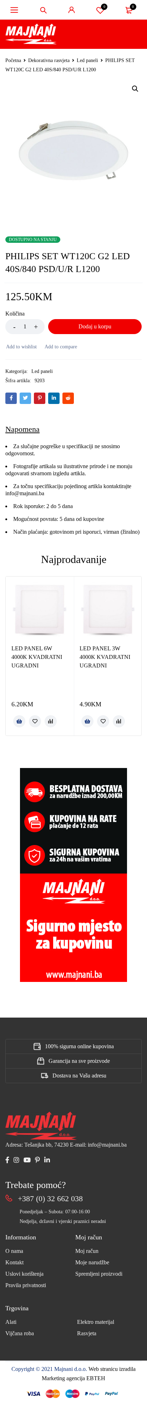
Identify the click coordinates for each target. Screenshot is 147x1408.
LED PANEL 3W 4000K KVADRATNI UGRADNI (105, 657)
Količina (15, 314)
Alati (10, 1322)
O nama (14, 1251)
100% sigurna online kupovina (79, 1046)
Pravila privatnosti (25, 1285)
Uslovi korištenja (24, 1274)
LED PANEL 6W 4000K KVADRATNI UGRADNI (36, 657)
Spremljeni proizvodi (98, 1274)
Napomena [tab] (22, 429)
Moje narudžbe (92, 1262)
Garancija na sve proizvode (79, 1061)
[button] (135, 88)
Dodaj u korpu (94, 326)
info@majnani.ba (24, 493)
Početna (13, 60)
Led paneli (87, 60)
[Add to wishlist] (21, 346)
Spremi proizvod (104, 7)
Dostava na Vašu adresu (79, 1075)
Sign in (72, 10)
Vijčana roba (19, 1333)
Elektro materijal (95, 1322)
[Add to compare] (60, 346)
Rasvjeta (86, 1333)
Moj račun (86, 1251)
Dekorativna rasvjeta (49, 60)
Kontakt (14, 1262)
